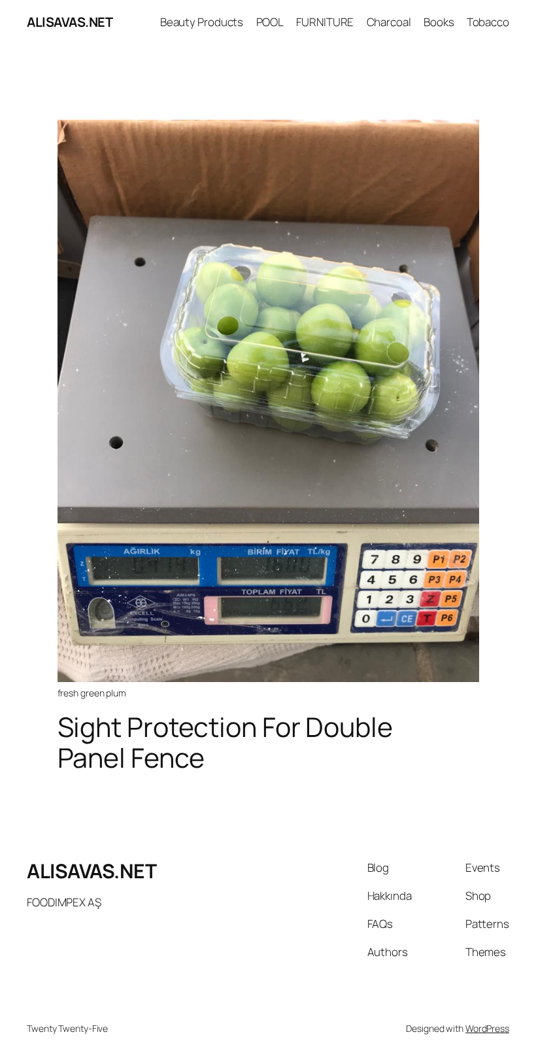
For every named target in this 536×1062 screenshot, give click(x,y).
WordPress (487, 1028)
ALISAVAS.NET (69, 22)
